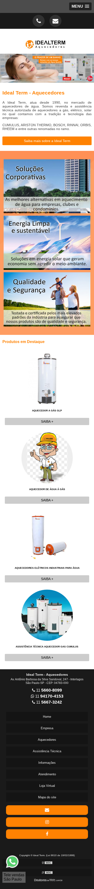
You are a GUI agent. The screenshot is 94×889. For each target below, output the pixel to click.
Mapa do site (47, 797)
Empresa (47, 728)
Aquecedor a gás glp (47, 410)
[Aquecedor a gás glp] (47, 379)
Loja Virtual (47, 786)
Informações (47, 763)
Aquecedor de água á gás (47, 489)
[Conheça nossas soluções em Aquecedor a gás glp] (47, 68)
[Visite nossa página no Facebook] (47, 834)
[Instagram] (47, 822)
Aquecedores (47, 739)
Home (47, 716)
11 (48, 690)
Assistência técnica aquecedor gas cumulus (47, 646)
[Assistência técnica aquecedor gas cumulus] (47, 615)
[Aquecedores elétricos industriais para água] (47, 536)
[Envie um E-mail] (55, 21)
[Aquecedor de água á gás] (47, 457)
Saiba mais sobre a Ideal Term (47, 141)
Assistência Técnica (47, 751)
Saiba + (47, 421)
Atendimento (47, 774)
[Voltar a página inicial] (47, 41)
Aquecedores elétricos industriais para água (47, 568)
